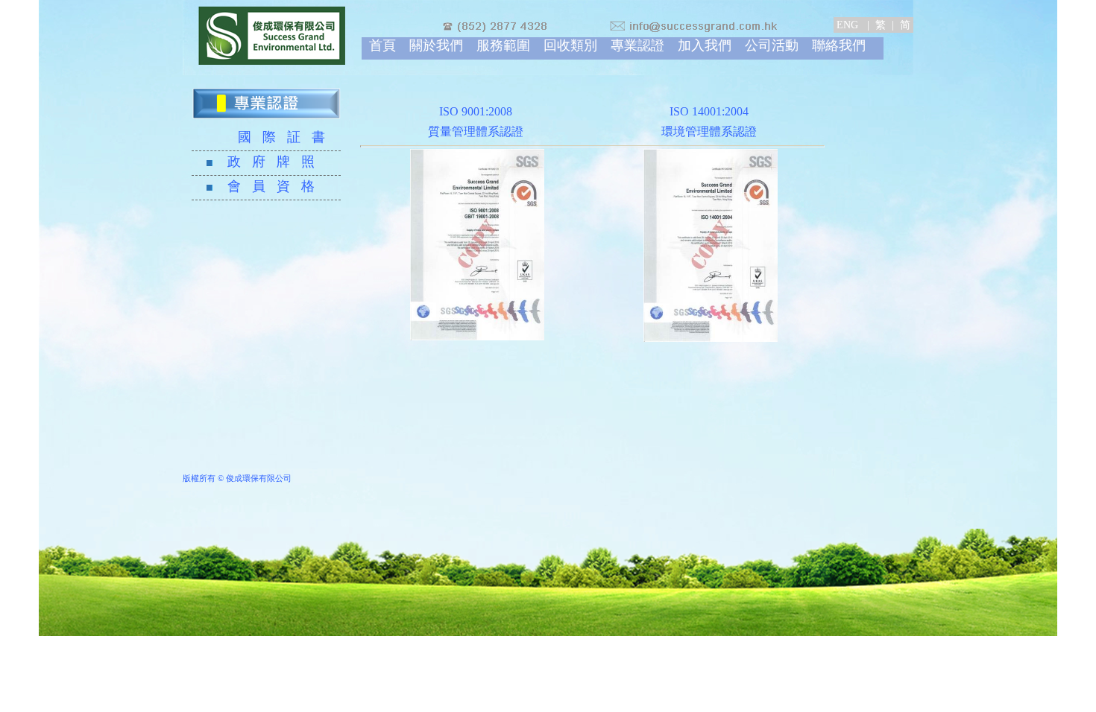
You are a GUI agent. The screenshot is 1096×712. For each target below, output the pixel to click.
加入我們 (704, 45)
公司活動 (772, 45)
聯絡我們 (839, 45)
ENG (849, 25)
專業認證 (637, 45)
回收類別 (570, 45)
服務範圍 (503, 45)
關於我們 (436, 45)
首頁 (382, 45)
